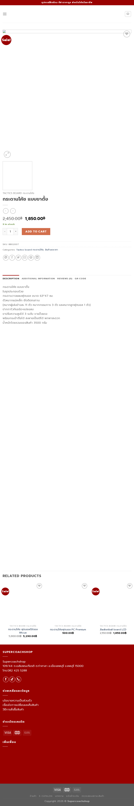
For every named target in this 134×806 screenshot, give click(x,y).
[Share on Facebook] (12, 258)
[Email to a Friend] (25, 258)
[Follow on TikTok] (12, 679)
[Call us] (18, 679)
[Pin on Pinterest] (31, 258)
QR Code (80, 278)
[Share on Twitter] (18, 258)
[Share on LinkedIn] (37, 258)
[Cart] (128, 14)
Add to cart (36, 231)
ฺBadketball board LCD (113, 629)
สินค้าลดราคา (51, 249)
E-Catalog (46, 796)
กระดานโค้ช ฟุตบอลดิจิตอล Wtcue (23, 631)
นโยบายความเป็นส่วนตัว (17, 701)
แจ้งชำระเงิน (72, 796)
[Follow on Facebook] (6, 679)
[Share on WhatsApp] (6, 258)
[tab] (11, 278)
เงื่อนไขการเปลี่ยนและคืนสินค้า (21, 705)
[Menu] (5, 14)
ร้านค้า (33, 796)
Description (11, 278)
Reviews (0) (64, 278)
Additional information (38, 278)
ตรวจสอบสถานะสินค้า (93, 796)
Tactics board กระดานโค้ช (18, 193)
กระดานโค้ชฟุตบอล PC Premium (68, 629)
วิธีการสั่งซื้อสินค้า (13, 709)
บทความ (59, 796)
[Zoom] (7, 154)
